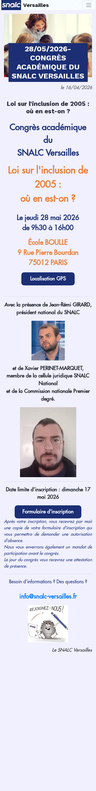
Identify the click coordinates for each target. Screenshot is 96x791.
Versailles (36, 5)
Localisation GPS (48, 278)
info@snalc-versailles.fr (48, 597)
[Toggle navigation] (88, 5)
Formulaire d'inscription (48, 511)
